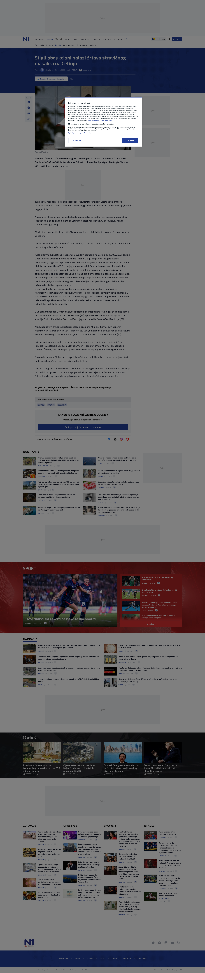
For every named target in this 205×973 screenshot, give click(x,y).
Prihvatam (130, 140)
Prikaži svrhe (76, 140)
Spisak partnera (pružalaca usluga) (80, 133)
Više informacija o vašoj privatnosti (100, 120)
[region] (103, 122)
